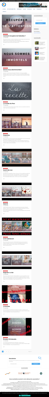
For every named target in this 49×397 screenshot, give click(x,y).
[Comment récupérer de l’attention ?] (17, 23)
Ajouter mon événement (12, 0)
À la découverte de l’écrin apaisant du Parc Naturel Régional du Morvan (42, 43)
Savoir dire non (7, 170)
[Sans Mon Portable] (4, 5)
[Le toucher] (17, 294)
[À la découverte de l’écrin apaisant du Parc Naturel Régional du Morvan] (37, 43)
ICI (32, 389)
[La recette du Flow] (17, 91)
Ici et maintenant (8, 239)
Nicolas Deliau (6, 37)
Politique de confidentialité (26, 395)
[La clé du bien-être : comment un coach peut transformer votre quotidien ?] (37, 58)
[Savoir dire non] (17, 158)
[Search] (46, 9)
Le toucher (6, 306)
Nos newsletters (19, 0)
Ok (19, 395)
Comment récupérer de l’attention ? (14, 36)
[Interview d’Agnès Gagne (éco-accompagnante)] (37, 53)
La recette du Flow (9, 103)
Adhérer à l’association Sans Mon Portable (24, 381)
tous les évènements (37, 32)
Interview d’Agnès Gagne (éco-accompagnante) (42, 53)
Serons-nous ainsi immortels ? (12, 69)
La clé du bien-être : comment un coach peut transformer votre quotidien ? (42, 58)
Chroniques (5, 34)
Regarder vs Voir (8, 272)
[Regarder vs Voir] (17, 260)
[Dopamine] (17, 123)
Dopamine (6, 135)
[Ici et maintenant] (17, 226)
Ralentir (5, 204)
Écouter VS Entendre (9, 339)
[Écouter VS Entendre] (17, 327)
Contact (4, 11)
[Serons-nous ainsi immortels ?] (17, 57)
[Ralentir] (17, 191)
